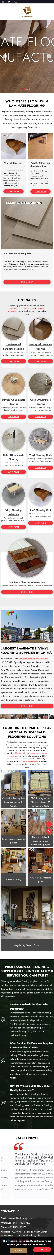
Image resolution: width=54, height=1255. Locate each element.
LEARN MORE (13, 191)
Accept (18, 1250)
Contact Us (42, 1249)
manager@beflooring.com (16, 1218)
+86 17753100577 (15, 1222)
